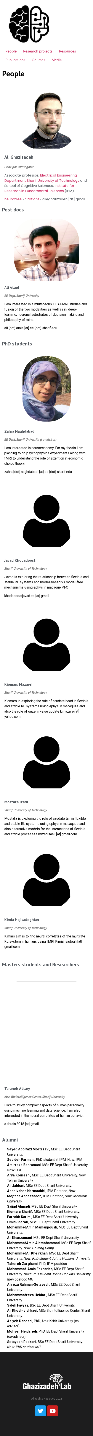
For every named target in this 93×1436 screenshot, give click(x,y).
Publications (15, 60)
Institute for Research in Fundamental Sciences (39, 188)
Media (57, 60)
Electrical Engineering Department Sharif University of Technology (41, 178)
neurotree (13, 199)
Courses (38, 60)
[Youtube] (52, 1410)
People (11, 51)
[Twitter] (40, 1410)
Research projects (38, 51)
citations (32, 199)
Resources (67, 51)
